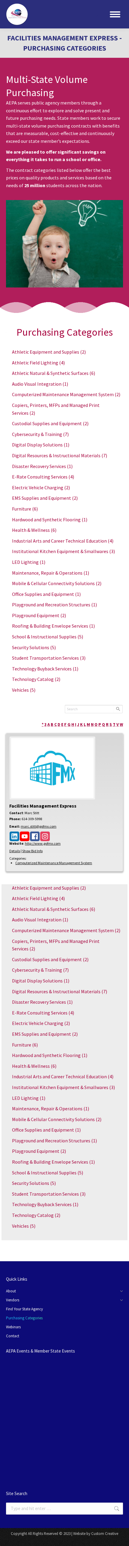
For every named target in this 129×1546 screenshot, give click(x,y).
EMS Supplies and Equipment (45, 498)
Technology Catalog (36, 679)
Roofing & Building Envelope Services (53, 626)
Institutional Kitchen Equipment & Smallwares (63, 551)
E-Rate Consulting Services (43, 477)
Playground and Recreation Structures (54, 605)
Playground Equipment (39, 615)
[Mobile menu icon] (115, 14)
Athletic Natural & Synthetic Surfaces (53, 373)
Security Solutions (34, 647)
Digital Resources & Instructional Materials (59, 455)
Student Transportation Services (49, 658)
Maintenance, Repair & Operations (50, 573)
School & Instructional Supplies (47, 637)
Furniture (25, 509)
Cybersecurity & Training (40, 434)
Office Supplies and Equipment (46, 594)
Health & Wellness (34, 530)
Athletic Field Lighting (38, 363)
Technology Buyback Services (45, 669)
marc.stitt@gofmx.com (38, 826)
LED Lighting (28, 562)
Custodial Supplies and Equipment (50, 423)
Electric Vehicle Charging (41, 487)
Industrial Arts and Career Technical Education (62, 541)
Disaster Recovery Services (42, 466)
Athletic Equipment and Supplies (49, 352)
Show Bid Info (32, 851)
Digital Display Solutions (40, 445)
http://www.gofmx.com (43, 843)
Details (14, 851)
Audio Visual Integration (40, 384)
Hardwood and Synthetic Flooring (49, 520)
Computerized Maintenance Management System (66, 394)
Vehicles (23, 690)
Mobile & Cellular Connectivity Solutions (56, 583)
